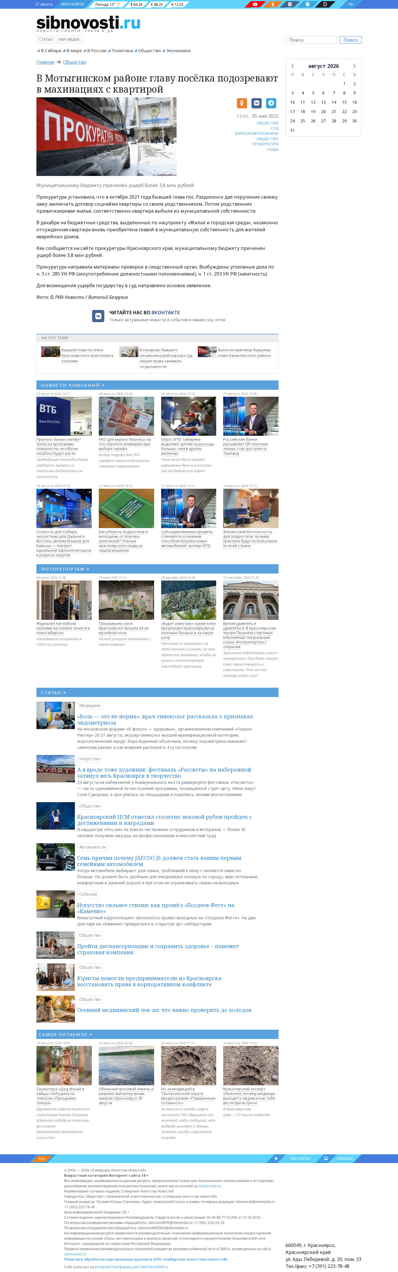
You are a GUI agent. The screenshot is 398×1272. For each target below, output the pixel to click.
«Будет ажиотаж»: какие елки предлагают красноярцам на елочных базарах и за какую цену (188, 630)
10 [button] (292, 102)
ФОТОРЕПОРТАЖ (65, 569)
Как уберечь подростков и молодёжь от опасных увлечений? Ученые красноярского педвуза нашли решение (123, 541)
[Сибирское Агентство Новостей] (88, 22)
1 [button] (344, 83)
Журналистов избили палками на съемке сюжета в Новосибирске (63, 628)
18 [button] (302, 111)
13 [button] (323, 102)
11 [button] (302, 102)
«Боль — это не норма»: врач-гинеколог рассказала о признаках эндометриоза (165, 719)
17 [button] (292, 111)
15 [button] (344, 102)
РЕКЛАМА (345, 1158)
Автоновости (92, 847)
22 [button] (344, 111)
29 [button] (344, 121)
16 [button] (354, 102)
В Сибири (51, 50)
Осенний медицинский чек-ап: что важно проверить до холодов (164, 1009)
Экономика (178, 50)
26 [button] (313, 121)
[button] (293, 65)
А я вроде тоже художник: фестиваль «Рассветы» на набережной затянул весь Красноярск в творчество (164, 772)
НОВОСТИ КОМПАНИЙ (73, 385)
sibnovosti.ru (210, 1185)
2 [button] (354, 83)
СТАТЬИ (53, 692)
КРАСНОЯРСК (72, 4)
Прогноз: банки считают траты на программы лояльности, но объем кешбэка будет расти (58, 446)
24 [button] (292, 121)
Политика (122, 50)
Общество (149, 50)
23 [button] (354, 111)
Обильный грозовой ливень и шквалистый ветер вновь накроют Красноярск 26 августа (126, 1095)
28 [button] (334, 121)
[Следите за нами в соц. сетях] (255, 4)
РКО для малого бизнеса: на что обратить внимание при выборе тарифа (125, 444)
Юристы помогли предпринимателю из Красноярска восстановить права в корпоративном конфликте (149, 981)
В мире (74, 50)
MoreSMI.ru (158, 1266)
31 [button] (292, 130)
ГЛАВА (273, 149)
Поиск (351, 40)
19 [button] (313, 111)
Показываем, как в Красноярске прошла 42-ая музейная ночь (124, 628)
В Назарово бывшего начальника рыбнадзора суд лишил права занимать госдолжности (166, 358)
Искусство (89, 758)
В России (96, 50)
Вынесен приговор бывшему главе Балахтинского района (244, 352)
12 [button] (313, 102)
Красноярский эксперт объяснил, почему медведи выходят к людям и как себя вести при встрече (249, 1095)
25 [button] (302, 121)
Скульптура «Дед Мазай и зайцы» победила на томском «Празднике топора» (60, 1095)
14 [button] (334, 102)
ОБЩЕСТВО (268, 123)
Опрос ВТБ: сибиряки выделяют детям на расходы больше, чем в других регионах (187, 446)
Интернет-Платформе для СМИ (121, 1266)
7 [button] (334, 93)
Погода (102, 4)
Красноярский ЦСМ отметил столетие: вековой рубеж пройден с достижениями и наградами (164, 820)
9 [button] (354, 93)
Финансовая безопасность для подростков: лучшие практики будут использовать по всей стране (250, 538)
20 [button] (323, 111)
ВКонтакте (166, 312)
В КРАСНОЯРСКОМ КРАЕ (257, 133)
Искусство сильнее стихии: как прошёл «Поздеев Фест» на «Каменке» (156, 908)
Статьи (45, 39)
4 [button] (303, 93)
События (88, 894)
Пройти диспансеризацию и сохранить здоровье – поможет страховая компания (158, 949)
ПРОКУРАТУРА (266, 144)
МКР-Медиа (69, 39)
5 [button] (313, 93)
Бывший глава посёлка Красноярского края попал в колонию (87, 355)
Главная (45, 62)
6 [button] (323, 93)
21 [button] (334, 111)
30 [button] (354, 121)
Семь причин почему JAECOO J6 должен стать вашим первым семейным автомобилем (159, 861)
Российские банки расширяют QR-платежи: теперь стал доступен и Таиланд (245, 446)
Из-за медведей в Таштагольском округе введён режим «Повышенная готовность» (188, 1095)
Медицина (89, 705)
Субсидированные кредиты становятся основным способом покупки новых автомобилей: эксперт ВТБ (187, 538)
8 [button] (344, 93)
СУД (275, 128)
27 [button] (323, 121)
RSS (42, 1158)
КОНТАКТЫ (300, 1158)
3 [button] (292, 93)
